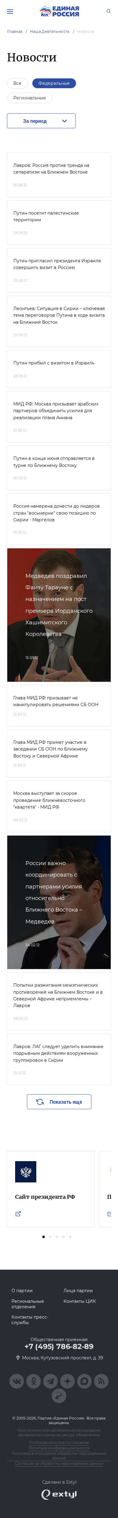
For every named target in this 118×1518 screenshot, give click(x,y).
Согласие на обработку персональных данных (59, 1463)
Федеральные (54, 83)
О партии (22, 1290)
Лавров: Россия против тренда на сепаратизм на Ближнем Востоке (51, 169)
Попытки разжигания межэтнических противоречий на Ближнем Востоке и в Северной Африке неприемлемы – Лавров (58, 995)
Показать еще (66, 1102)
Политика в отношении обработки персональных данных (59, 1455)
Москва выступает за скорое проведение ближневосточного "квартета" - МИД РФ (49, 800)
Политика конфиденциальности (59, 1448)
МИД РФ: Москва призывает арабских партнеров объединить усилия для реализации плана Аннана (55, 410)
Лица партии (78, 1290)
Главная (15, 31)
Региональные (29, 98)
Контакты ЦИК (80, 1301)
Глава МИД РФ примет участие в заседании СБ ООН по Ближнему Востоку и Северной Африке (50, 749)
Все (17, 83)
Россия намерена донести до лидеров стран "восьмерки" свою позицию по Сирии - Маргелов (56, 513)
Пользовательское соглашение (59, 1442)
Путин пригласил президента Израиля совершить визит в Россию (57, 264)
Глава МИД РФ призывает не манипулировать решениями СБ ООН (56, 701)
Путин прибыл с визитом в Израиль (53, 363)
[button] (43, 1237)
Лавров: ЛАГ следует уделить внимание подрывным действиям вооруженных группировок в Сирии (58, 1053)
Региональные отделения (27, 1304)
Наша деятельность (50, 31)
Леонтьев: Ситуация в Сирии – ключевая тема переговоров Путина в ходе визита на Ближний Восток (59, 315)
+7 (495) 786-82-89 (59, 1346)
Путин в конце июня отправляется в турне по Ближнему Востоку (54, 462)
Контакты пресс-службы (29, 1319)
